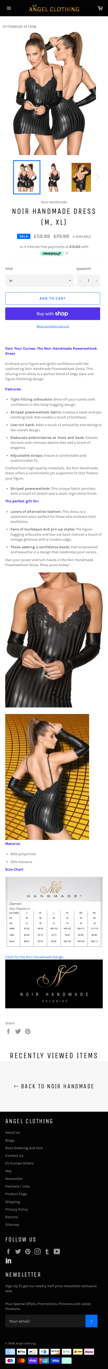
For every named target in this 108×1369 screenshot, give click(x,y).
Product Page (16, 1194)
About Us (12, 1132)
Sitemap (12, 1224)
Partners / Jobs (17, 1186)
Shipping (12, 1202)
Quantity (84, 269)
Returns (11, 1217)
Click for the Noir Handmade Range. (34, 957)
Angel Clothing (25, 1343)
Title (9, 269)
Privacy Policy (16, 1209)
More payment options (52, 326)
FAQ (8, 1171)
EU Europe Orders (19, 1163)
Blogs (10, 1140)
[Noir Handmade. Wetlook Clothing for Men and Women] (54, 1007)
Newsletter (14, 1178)
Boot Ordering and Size (24, 1148)
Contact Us (14, 1155)
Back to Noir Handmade (57, 1086)
